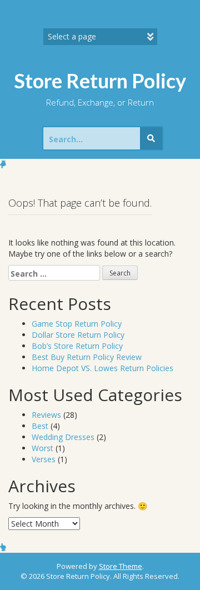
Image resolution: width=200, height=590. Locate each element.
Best (40, 426)
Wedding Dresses (63, 437)
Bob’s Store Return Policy (77, 346)
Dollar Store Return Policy (78, 334)
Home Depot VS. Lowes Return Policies (102, 368)
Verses (44, 459)
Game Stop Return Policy (77, 323)
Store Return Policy (100, 80)
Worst (42, 448)
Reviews (46, 414)
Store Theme (120, 566)
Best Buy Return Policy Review (87, 357)
